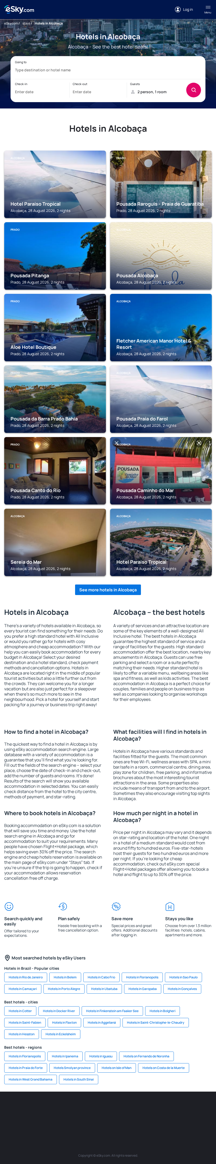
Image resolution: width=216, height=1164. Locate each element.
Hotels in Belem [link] (65, 977)
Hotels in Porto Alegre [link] (64, 989)
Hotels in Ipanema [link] (65, 1056)
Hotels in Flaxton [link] (64, 1022)
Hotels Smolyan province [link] (72, 1068)
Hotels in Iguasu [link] (100, 1056)
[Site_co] (171, 1107)
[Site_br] (13, 1107)
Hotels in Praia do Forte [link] (26, 1068)
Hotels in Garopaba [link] (143, 989)
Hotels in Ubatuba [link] (104, 989)
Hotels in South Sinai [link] (78, 1079)
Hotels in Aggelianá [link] (102, 1022)
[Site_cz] (108, 1107)
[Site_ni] (92, 1119)
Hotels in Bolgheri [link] (162, 1011)
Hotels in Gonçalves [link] (182, 989)
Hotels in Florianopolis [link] (142, 977)
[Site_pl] (61, 1107)
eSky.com (11, 23)
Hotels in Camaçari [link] (23, 989)
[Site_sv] (76, 1119)
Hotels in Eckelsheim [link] (61, 1034)
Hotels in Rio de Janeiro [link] (26, 977)
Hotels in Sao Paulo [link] (183, 977)
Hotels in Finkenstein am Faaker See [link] (112, 1011)
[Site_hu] (155, 1107)
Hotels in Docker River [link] (59, 1011)
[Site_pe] (76, 1107)
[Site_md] (124, 1107)
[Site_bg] (45, 1107)
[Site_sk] (140, 1107)
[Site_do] (187, 1107)
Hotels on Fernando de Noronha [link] (146, 1056)
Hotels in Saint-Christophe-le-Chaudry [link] (155, 1022)
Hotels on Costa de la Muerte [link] (164, 1068)
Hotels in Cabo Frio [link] (101, 977)
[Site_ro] (29, 1107)
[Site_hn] (124, 1119)
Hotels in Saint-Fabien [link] (25, 1022)
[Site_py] (140, 1119)
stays (26, 23)
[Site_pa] (203, 1107)
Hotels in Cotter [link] (20, 1011)
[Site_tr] (92, 1107)
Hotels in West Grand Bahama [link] (30, 1079)
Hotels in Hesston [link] (22, 1034)
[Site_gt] (108, 1119)
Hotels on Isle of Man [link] (116, 1068)
